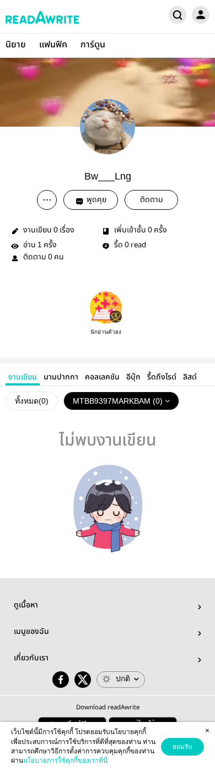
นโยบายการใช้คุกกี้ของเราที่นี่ (65, 760)
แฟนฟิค (53, 45)
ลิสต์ (190, 377)
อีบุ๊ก (133, 377)
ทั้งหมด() (32, 401)
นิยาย (16, 45)
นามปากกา (61, 377)
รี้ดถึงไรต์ (161, 377)
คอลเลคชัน (102, 377)
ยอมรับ (182, 747)
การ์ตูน (92, 45)
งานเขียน (22, 377)
